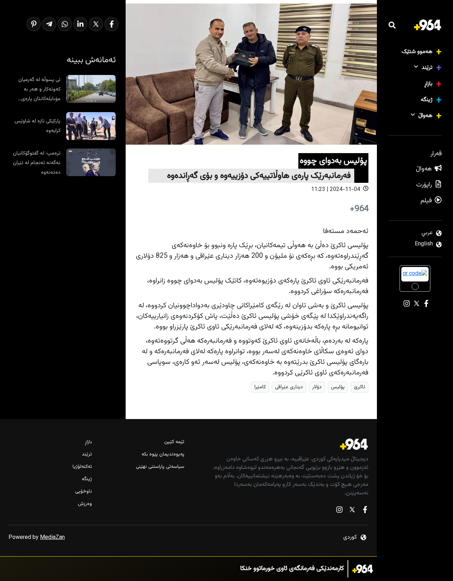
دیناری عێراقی (289, 387)
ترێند (427, 67)
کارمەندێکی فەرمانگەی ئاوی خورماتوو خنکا (292, 569)
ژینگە (426, 99)
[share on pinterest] (34, 24)
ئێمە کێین (174, 442)
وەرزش (85, 504)
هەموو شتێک (417, 51)
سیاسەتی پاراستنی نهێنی (160, 467)
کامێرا (260, 387)
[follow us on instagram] (339, 511)
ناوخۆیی (83, 491)
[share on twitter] (96, 24)
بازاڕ (428, 84)
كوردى (350, 537)
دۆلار (317, 387)
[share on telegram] (49, 24)
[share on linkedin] (80, 24)
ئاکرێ (359, 387)
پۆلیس (338, 387)
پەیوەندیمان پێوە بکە (163, 454)
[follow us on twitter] (352, 511)
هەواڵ (425, 115)
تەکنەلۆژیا (82, 467)
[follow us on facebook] (364, 511)
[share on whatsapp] (65, 24)
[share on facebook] (111, 24)
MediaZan (52, 537)
